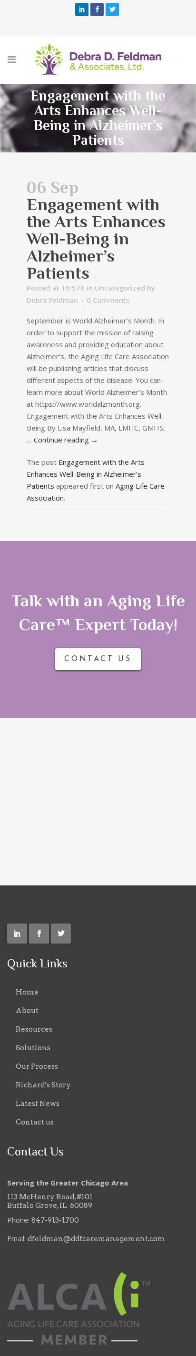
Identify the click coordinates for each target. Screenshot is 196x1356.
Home (27, 992)
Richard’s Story (43, 1085)
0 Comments (108, 300)
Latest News (37, 1103)
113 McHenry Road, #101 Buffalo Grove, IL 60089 (50, 1201)
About (27, 1010)
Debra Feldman (52, 300)
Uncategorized (120, 287)
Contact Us (98, 659)
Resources (34, 1029)
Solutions (33, 1048)
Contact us (35, 1122)
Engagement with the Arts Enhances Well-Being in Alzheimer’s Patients (86, 474)
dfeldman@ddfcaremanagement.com (96, 1239)
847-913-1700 (55, 1220)
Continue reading (66, 439)
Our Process (37, 1066)
